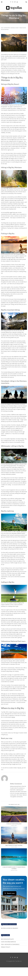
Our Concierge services (8, 941)
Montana (13, 27)
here (7, 734)
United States (7, 27)
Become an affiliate (7, 939)
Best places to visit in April (14, 845)
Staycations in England (14, 823)
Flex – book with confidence (10, 944)
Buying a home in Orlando (9, 928)
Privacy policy (5, 947)
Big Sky (17, 27)
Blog (2, 27)
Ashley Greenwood (16, 783)
